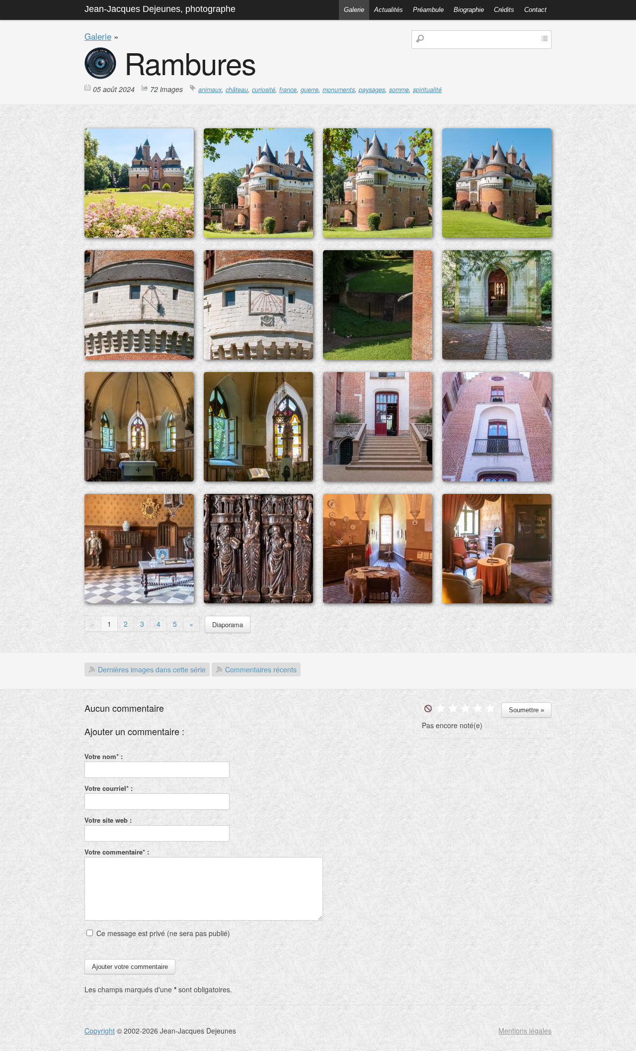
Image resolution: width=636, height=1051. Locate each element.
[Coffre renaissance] (258, 600)
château (237, 89)
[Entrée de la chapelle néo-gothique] (497, 357)
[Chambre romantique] (497, 600)
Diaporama (227, 624)
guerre (309, 89)
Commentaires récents (261, 669)
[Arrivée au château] (139, 235)
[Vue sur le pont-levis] (258, 235)
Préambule (428, 9)
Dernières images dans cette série (152, 669)
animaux (210, 89)
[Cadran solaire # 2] (258, 357)
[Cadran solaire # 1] (139, 357)
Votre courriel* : (108, 788)
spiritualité (427, 89)
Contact (535, 9)
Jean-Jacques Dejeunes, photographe (160, 9)
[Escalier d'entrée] (377, 478)
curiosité (263, 89)
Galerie (354, 9)
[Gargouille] (377, 357)
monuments (338, 89)
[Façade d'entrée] (497, 478)
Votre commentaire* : (116, 852)
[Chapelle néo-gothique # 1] (139, 478)
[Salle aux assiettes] (377, 600)
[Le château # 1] (377, 235)
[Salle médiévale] (139, 600)
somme (399, 89)
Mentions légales (525, 1031)
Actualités (388, 9)
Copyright (99, 1031)
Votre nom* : (103, 756)
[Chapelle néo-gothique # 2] (258, 478)
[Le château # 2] (497, 235)
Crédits (504, 9)
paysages (372, 89)
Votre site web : (108, 820)
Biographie (469, 9)
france (288, 89)
